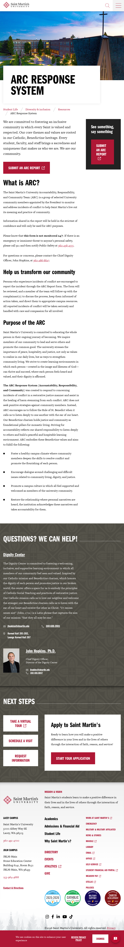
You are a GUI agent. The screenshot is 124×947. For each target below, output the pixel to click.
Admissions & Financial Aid (62, 826)
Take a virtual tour (20, 723)
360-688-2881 (53, 626)
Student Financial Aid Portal (100, 870)
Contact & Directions (13, 888)
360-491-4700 (11, 840)
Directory (51, 852)
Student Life (10, 109)
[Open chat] (115, 938)
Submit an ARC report (101, 149)
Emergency (91, 823)
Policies (90, 887)
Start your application (73, 758)
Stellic (89, 881)
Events (49, 859)
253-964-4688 (11, 877)
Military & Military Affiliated (101, 829)
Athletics (51, 866)
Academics (51, 818)
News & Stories (93, 835)
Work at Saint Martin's (97, 817)
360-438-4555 (66, 245)
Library (89, 846)
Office (89, 858)
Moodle (89, 841)
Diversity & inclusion (38, 109)
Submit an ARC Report (24, 167)
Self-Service (92, 864)
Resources (64, 109)
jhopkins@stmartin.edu (18, 626)
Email (88, 852)
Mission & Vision (53, 792)
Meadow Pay (92, 875)
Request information (21, 757)
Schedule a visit (20, 740)
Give (47, 873)
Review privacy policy (78, 939)
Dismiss (100, 939)
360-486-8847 (41, 260)
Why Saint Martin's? (58, 840)
